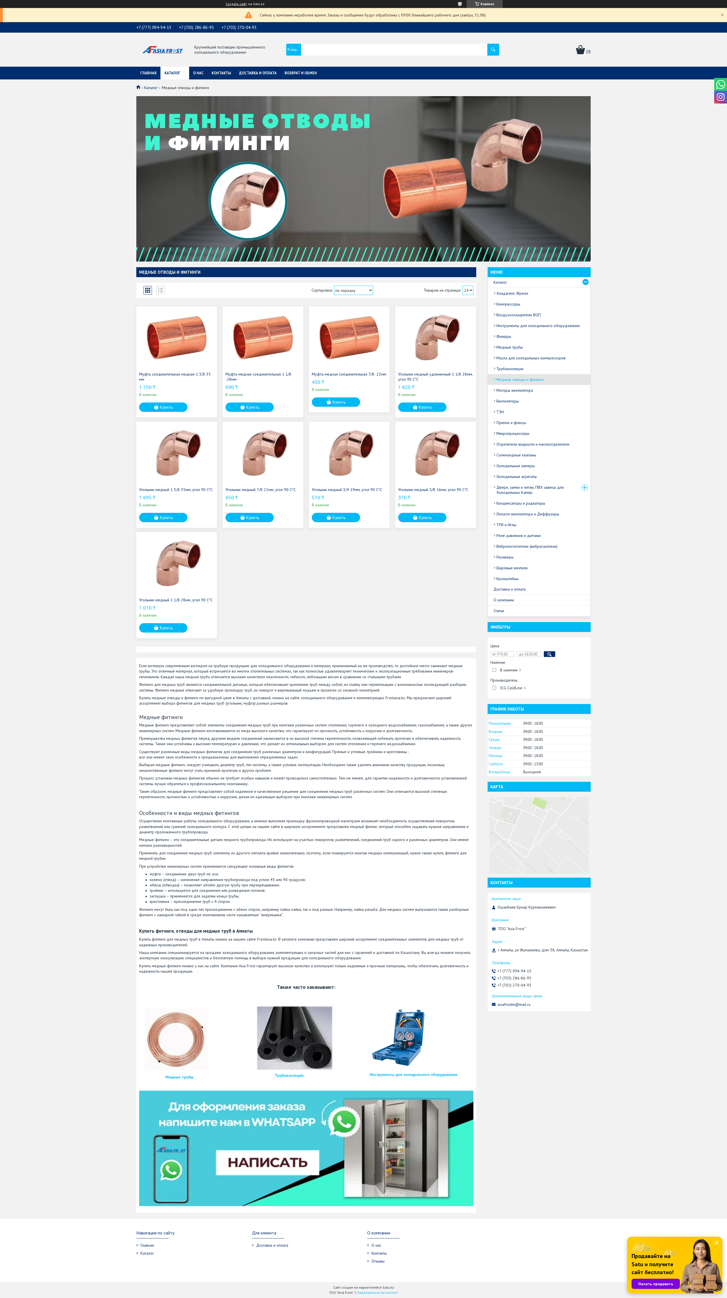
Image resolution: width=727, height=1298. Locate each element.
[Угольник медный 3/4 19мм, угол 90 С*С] (349, 453)
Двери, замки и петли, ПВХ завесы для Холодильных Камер (530, 490)
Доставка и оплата (258, 73)
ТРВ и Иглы (506, 524)
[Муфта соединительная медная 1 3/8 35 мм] (176, 337)
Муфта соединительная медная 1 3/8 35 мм (175, 377)
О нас (198, 73)
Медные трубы (179, 1077)
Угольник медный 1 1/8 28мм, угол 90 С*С (176, 599)
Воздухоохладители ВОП (518, 314)
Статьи (499, 610)
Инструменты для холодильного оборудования (413, 1074)
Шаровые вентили (512, 567)
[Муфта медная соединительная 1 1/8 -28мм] (263, 337)
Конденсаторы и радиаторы (520, 503)
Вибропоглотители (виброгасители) (526, 546)
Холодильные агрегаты (516, 476)
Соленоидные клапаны (516, 455)
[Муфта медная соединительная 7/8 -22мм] (349, 337)
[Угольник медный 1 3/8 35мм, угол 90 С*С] (176, 453)
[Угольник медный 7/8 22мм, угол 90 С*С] (263, 453)
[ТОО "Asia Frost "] (162, 50)
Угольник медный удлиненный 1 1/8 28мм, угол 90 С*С (435, 377)
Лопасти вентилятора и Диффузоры (527, 514)
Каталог (172, 73)
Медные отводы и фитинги (520, 379)
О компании (504, 599)
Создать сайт (236, 4)
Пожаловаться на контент (377, 1292)
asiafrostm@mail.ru (514, 1004)
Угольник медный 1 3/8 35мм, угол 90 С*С (176, 489)
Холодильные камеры (515, 465)
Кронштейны (507, 578)
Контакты (221, 73)
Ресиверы (504, 557)
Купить (166, 407)
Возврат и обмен (301, 73)
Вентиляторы (507, 401)
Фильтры (503, 336)
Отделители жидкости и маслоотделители (532, 444)
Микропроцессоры (512, 433)
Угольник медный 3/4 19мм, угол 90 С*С (347, 489)
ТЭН (500, 411)
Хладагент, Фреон (512, 293)
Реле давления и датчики (518, 535)
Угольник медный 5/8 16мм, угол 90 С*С (433, 489)
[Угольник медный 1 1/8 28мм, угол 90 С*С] (176, 563)
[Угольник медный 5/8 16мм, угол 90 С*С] (435, 453)
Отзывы (378, 1261)
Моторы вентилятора (514, 390)
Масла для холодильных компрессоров (531, 358)
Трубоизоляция (289, 1075)
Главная (148, 73)
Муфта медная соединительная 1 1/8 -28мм (258, 377)
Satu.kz (388, 1287)
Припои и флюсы (511, 422)
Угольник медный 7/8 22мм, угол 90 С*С (260, 489)
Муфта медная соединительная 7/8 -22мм (349, 374)
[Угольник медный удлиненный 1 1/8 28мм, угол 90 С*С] (435, 337)
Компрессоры (508, 304)
